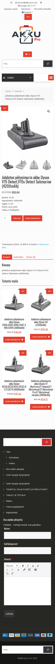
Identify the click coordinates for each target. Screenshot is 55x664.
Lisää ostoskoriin (32, 218)
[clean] (38, 566)
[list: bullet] (12, 570)
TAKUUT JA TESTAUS (16, 495)
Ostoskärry (26, 9)
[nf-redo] (12, 574)
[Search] (47, 63)
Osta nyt (17, 218)
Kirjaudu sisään (11, 9)
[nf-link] (24, 570)
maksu (12, 463)
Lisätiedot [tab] (18, 257)
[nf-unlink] (29, 570)
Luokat (10, 77)
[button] (51, 77)
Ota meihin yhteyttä (42, 9)
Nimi (7, 528)
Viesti (8, 559)
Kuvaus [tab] (6, 257)
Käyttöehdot (11, 512)
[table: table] (35, 570)
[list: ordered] (7, 570)
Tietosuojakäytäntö (15, 506)
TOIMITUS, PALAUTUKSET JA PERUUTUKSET (27, 489)
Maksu (9, 501)
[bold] (23, 566)
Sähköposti (12, 544)
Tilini (28, 17)
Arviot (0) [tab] (30, 257)
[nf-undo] (7, 574)
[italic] (28, 566)
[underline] (33, 566)
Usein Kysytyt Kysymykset (18, 475)
